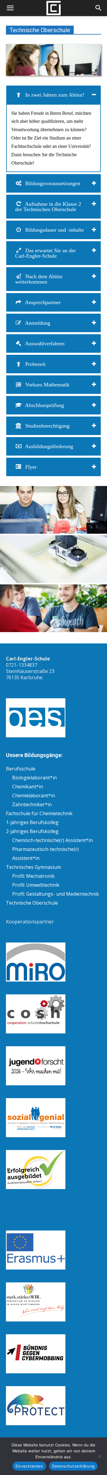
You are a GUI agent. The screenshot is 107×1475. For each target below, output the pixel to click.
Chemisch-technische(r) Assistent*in (52, 840)
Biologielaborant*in (34, 777)
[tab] (53, 95)
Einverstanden (29, 1466)
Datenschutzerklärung (73, 1466)
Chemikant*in (27, 786)
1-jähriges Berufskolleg (32, 822)
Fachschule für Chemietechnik (39, 813)
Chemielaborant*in (33, 795)
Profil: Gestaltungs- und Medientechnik (55, 894)
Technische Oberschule (32, 903)
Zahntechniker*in (32, 804)
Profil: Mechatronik (33, 876)
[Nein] (100, 1456)
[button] (10, 8)
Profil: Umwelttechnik (35, 885)
